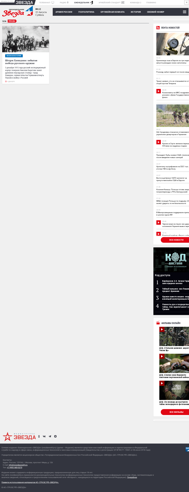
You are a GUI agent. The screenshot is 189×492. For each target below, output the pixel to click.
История (136, 12)
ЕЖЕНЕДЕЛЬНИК (81, 2)
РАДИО (63, 2)
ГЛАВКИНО (151, 2)
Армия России (64, 12)
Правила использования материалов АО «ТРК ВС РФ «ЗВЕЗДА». (30, 482)
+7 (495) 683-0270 (14, 467)
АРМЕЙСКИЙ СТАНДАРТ (110, 2)
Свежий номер (155, 12)
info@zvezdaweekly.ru (18, 465)
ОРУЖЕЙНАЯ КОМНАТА (113, 12)
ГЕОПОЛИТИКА (86, 12)
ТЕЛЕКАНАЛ (45, 2)
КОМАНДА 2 (135, 2)
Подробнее (132, 477)
